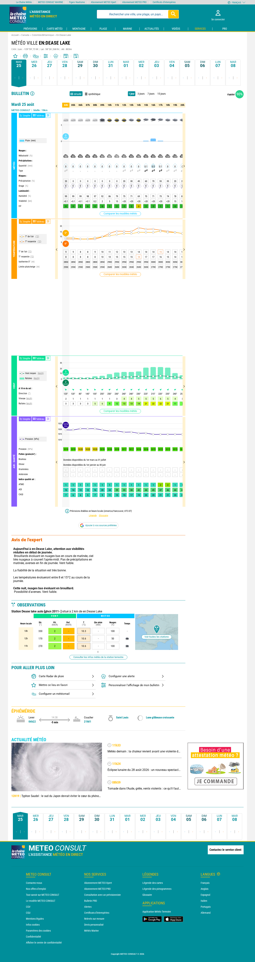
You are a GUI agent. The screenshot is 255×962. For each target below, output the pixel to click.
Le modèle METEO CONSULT (40, 900)
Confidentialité (33, 936)
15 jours (161, 93)
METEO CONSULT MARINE (50, 2)
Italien (204, 900)
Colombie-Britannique (43, 35)
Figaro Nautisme (77, 2)
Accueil (15, 35)
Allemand (206, 912)
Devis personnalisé (94, 924)
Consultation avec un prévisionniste (102, 894)
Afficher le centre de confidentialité (44, 942)
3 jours (141, 93)
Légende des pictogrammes (156, 888)
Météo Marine (91, 930)
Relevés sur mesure (94, 918)
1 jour (132, 93)
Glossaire (103, 515)
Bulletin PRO (90, 900)
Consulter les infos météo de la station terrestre (98, 657)
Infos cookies (33, 924)
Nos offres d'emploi (36, 888)
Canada (25, 35)
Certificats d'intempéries (96, 912)
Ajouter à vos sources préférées (101, 525)
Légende (93, 515)
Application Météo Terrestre (156, 911)
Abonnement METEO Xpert (98, 882)
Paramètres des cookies (38, 930)
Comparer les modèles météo (120, 213)
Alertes (87, 906)
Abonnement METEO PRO (97, 888)
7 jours (150, 93)
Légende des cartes (152, 882)
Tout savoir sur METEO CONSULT (42, 894)
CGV (28, 906)
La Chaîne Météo (24, 2)
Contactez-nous (34, 882)
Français (205, 882)
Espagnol (205, 894)
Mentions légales (35, 918)
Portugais (206, 906)
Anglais (204, 888)
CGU (28, 912)
